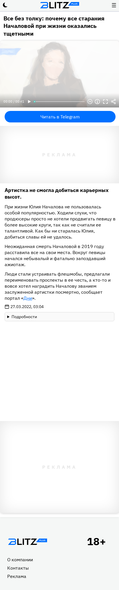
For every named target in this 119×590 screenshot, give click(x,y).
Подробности (24, 316)
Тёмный (5, 5)
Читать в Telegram (60, 117)
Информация (97, 102)
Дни (27, 298)
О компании (20, 559)
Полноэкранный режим (105, 102)
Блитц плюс (59, 5)
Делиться (113, 102)
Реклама (16, 576)
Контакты (18, 568)
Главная (27, 542)
